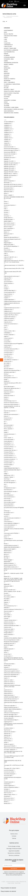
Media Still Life (7, 552)
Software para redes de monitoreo (12, 673)
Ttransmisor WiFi (8, 775)
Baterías (6, 235)
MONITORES (7, 73)
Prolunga (6, 618)
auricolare (6, 210)
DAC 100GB (6, 363)
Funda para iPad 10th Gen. (10, 450)
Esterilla (6, 399)
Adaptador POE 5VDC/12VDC (10, 172)
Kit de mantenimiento (9, 497)
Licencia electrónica (8, 527)
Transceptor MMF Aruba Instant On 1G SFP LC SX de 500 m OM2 (14, 756)
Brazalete (6, 248)
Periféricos (6, 86)
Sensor (5, 652)
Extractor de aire (7, 418)
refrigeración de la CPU (9, 643)
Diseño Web (17, 883)
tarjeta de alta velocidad (9, 731)
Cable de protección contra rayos (11, 276)
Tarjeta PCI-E (7, 737)
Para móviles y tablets (9, 597)
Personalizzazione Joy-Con (10, 606)
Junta (5, 486)
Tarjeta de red (7, 733)
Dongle (5, 379)
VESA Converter (7, 792)
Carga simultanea (8, 294)
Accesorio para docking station (11, 148)
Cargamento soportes (9, 318)
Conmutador (7, 340)
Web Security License (9, 800)
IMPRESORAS (7, 68)
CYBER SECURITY (8, 46)
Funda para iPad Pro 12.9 (9, 457)
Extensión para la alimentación (11, 414)
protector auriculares (8, 622)
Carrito (17, 1)
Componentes (7, 43)
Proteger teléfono (8, 632)
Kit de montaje (7, 500)
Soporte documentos (8, 695)
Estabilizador (7, 393)
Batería (5, 232)
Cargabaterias (7, 296)
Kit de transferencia (8, 506)
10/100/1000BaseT (8, 121)
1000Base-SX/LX (8, 132)
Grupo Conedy (11, 883)
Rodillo (5, 647)
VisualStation (7, 796)
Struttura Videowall (8, 718)
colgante (6, 336)
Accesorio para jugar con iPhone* (11, 150)
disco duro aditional (8, 368)
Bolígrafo (6, 241)
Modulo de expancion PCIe (10, 565)
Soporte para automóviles (10, 700)
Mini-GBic (6, 558)
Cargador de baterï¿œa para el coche (12, 301)
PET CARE (6, 87)
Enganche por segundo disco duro (11, 388)
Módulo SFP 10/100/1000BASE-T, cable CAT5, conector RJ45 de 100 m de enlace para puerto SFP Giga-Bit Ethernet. (13, 579)
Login (12, 1)
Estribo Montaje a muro (9, 401)
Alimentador (6, 182)
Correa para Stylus (8, 352)
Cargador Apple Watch (9, 299)
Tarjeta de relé (7, 735)
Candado (6, 289)
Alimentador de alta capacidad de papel (12, 186)
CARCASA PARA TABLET (9, 290)
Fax (4, 421)
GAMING (6, 61)
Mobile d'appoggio (8, 560)
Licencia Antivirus (8, 521)
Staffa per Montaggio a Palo (10, 714)
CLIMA (5, 39)
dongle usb (6, 381)
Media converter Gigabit (9, 549)
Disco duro (6, 367)
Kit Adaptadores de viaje (9, 488)
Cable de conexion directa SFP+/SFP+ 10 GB (14, 268)
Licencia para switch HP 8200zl (11, 533)
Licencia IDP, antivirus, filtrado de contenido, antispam (14, 529)
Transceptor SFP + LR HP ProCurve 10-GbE (13, 765)
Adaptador (6, 159)
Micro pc (6, 554)
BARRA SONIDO (7, 221)
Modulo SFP (6, 576)
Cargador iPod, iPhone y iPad (10, 315)
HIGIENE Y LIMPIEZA (8, 64)
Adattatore (6, 179)
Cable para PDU (7, 278)
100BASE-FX (7, 136)
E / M (5, 384)
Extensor (6, 416)
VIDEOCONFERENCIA (8, 111)
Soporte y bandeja (8, 711)
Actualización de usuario (9, 157)
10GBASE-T (6, 141)
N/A (5, 588)
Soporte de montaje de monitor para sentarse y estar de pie (12, 685)
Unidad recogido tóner (9, 785)
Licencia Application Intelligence (11, 523)
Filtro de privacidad (8, 425)
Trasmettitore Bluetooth (9, 774)
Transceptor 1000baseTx (9, 749)
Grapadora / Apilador (8, 477)
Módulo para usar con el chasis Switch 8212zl (12, 569)
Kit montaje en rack (8, 512)
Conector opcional (8, 338)
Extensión (6, 412)
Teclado (5, 742)
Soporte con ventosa (8, 681)
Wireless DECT (7, 803)
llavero (5, 537)
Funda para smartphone (9, 459)
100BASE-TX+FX (8, 138)
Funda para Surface (8, 461)
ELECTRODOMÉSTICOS (9, 52)
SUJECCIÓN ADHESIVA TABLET (11, 720)
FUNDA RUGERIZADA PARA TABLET (12, 470)
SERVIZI (6, 102)
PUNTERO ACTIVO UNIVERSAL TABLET (12, 638)
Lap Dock (6, 516)
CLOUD (5, 41)
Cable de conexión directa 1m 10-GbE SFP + (14, 265)
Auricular (6, 214)
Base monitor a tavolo (9, 223)
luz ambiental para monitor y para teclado (13, 540)
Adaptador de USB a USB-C (10, 164)
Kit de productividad (8, 504)
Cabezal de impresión (9, 251)
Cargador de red (7, 311)
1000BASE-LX (7, 127)
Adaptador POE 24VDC (9, 168)
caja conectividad (8, 281)
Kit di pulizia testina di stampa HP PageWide (14, 507)
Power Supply (7, 616)
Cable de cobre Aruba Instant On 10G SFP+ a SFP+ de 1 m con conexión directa (14, 261)
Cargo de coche (7, 322)
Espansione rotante (8, 392)
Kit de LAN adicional (8, 495)
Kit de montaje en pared (9, 502)
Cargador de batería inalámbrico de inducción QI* (12, 303)
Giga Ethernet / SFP (8, 475)
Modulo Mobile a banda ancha (10, 567)
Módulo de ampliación (9, 563)
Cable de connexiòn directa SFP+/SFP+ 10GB (12, 272)
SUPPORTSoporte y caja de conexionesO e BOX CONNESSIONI (13, 724)
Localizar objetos (7, 538)
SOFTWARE (6, 104)
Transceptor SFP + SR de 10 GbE (11, 768)
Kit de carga (6, 493)
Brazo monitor (7, 250)
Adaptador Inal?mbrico (9, 166)
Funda (5, 436)
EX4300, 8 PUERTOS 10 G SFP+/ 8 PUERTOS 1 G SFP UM (12, 406)
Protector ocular (7, 627)
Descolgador (6, 365)
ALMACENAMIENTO (8, 30)
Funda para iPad (7, 448)
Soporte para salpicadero (9, 705)
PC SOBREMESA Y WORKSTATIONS (12, 84)
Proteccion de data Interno (10, 620)
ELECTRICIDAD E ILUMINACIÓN (11, 50)
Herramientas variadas (9, 480)
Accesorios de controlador (10, 154)
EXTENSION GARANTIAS (9, 57)
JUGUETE (6, 69)
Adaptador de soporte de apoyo (11, 163)
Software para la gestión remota (11, 671)
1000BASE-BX (7, 123)
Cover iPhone (7, 356)
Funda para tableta (8, 464)
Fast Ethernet (7, 420)
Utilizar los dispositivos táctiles (11, 787)
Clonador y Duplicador (9, 334)
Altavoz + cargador (8, 195)
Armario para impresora (9, 205)
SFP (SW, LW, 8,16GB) (9, 664)
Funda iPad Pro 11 (8, 443)
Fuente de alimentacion (9, 434)
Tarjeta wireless (7, 740)
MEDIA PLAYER (7, 551)
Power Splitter (7, 615)
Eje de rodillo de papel (9, 386)
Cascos (5, 325)
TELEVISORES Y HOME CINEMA (11, 107)
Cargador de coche (8, 309)
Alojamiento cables (8, 191)
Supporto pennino (8, 721)
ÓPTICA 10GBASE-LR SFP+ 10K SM (12, 591)
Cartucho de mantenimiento (10, 324)
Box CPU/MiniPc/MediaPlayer (11, 246)
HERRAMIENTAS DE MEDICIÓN (11, 62)
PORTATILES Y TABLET (9, 89)
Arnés (5, 207)
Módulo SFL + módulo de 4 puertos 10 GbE (13, 573)
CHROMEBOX (7, 333)
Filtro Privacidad (7, 427)
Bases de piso (7, 230)
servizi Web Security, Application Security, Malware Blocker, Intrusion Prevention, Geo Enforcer (14, 659)
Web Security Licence (9, 798)
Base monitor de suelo (9, 225)
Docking (6, 374)
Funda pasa (6, 466)
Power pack (6, 613)
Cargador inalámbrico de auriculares (12, 313)
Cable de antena (7, 259)
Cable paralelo (7, 280)
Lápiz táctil (6, 519)
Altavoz (5, 193)
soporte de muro (7, 690)
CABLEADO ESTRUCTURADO (10, 35)
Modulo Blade (7, 561)
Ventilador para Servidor (9, 791)
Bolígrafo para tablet (8, 244)
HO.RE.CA (6, 66)
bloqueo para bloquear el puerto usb (12, 239)
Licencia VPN (7, 535)
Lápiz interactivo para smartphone (12, 518)
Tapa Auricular (7, 730)
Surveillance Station (8, 728)
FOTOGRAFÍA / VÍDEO (9, 59)
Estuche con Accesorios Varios (11, 402)
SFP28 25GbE (7, 665)
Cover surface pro (8, 358)
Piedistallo (6, 607)
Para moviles (7, 595)
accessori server (7, 155)
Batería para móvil (8, 234)
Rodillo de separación (8, 649)
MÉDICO (6, 71)
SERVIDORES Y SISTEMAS (10, 100)
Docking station (7, 376)
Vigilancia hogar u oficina (9, 794)
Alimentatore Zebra (8, 188)
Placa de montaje (8, 611)
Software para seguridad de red (11, 674)
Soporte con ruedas (8, 680)
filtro (5, 423)
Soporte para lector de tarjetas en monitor (13, 702)
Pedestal (6, 602)
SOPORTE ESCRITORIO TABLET (11, 697)
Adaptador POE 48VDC (9, 170)
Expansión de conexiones (9, 411)
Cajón (5, 285)
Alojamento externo (8, 190)
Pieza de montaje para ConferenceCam (13, 609)
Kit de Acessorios (8, 489)
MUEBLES (6, 77)
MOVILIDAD (6, 75)
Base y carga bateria (8, 228)
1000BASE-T (7, 134)
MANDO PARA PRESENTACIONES (11, 547)
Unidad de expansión (8, 782)
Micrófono (6, 556)
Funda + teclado (7, 437)
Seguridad (6, 650)
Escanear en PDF (8, 390)
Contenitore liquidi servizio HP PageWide (13, 343)
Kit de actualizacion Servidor (10, 491)
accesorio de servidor (8, 147)
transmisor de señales (9, 772)
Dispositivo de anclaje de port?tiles (12, 370)
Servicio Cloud (7, 654)
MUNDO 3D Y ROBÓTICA (9, 78)
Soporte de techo (8, 693)
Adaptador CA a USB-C (9, 161)
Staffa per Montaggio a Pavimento (12, 716)
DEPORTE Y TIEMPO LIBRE (10, 48)
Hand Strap (6, 479)
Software (6, 667)
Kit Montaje (6, 511)
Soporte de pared (8, 691)
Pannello (6, 593)
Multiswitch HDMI (8, 586)
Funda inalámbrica (8, 441)
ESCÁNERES (7, 55)
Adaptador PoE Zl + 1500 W (10, 173)
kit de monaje (7, 498)
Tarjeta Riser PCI (7, 739)
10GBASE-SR (7, 139)
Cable (5, 253)
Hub (5, 484)
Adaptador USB (7, 177)
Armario (6, 203)
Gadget (5, 473)
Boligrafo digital (7, 242)
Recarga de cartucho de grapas (11, 641)
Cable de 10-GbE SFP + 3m (10, 257)
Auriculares (6, 216)
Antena (5, 201)
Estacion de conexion (8, 395)
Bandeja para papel (8, 219)
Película (5, 604)
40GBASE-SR (7, 145)
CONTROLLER (7, 347)
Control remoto (7, 345)
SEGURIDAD (6, 96)
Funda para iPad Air (8, 452)
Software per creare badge (10, 676)
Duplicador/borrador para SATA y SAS (12, 383)
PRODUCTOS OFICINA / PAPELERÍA (12, 91)
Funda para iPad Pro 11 (9, 455)
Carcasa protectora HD (9, 292)
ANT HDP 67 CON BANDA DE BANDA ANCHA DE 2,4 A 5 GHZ (14, 197)
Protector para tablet (8, 629)
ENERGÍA (6, 53)
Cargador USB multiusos (9, 316)
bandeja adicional (8, 217)
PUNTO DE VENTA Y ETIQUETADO (11, 93)
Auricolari (6, 212)
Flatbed (5, 432)
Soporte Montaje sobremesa (10, 699)
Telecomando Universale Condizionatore (13, 748)
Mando (5, 543)
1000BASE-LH (7, 125)
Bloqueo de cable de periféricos (11, 237)
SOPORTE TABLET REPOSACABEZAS (12, 709)
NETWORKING (7, 80)
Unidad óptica (7, 784)
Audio (5, 208)
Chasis (5, 329)
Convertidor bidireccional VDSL (11, 349)
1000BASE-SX (7, 130)
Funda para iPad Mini (8, 454)
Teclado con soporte (8, 744)
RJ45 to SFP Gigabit (8, 645)
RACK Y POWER (7, 95)
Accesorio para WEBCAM (9, 152)
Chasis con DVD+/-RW (9, 331)
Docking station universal (9, 377)
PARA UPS (6, 600)
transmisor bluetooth (9, 770)
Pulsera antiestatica (8, 634)
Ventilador (6, 789)
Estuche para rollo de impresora (11, 404)
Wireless (6, 801)
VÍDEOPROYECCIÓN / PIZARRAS (11, 112)
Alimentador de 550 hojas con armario (12, 184)
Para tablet (6, 598)
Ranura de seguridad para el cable (11, 640)
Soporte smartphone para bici (10, 707)
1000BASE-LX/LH (8, 129)
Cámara (5, 287)
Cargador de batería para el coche (11, 307)
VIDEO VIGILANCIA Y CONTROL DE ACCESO (13, 109)
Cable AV (6, 255)
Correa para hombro (8, 350)
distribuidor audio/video (9, 372)
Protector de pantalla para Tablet (11, 625)
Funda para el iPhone (8, 446)
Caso (5, 327)
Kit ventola (6, 514)
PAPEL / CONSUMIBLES (9, 82)
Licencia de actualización (9, 525)
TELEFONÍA (6, 105)
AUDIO (5, 32)
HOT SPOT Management (9, 482)
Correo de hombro (8, 354)
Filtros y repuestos (8, 428)
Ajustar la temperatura (9, 181)
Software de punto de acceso (10, 669)
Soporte (5, 678)
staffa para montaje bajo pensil (11, 712)
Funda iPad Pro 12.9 (8, 445)
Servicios (6, 98)
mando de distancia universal (10, 545)
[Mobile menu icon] (24, 5)
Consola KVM (7, 342)
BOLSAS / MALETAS (8, 34)
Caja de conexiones (8, 283)
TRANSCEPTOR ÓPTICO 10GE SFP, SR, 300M (12, 761)
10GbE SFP (6, 143)
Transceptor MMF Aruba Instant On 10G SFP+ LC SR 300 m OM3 (13, 752)
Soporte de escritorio (8, 683)
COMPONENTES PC (8, 44)
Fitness (5, 430)
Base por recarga (8, 226)
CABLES (6, 37)
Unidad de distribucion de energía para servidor (12, 778)
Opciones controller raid (9, 589)
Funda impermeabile (8, 439)
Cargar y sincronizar (8, 320)
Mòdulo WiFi (6, 584)
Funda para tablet (8, 463)
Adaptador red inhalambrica (10, 175)
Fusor (5, 471)
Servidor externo (7, 656)
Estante (6, 397)
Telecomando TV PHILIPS (9, 746)
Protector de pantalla (8, 623)
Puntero (6, 636)
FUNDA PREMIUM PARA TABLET (11, 468)
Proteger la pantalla (8, 631)
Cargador (6, 297)
